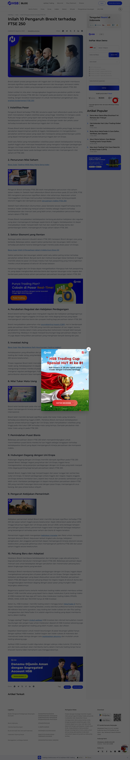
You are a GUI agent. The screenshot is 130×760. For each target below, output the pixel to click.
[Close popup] (89, 349)
